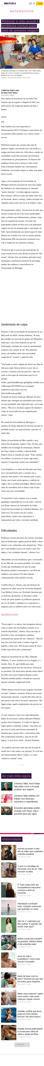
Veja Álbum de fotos (9, 614)
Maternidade (22, 11)
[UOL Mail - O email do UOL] (30, 3)
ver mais (20, 1045)
